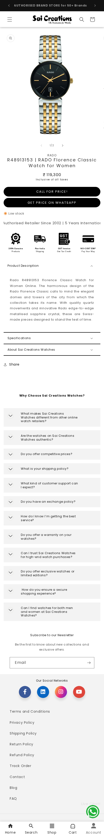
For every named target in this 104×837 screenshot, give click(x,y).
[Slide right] (62, 145)
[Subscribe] (88, 662)
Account (93, 832)
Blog (13, 787)
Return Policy (21, 744)
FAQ (13, 798)
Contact (17, 776)
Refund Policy (22, 755)
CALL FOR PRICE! (52, 191)
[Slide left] (41, 145)
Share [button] (14, 364)
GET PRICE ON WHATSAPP (52, 202)
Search (31, 832)
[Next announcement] (95, 5)
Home (10, 832)
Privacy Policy (22, 722)
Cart (73, 832)
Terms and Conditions (30, 711)
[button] (9, 19)
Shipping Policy (23, 733)
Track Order (20, 765)
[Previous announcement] (9, 5)
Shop (51, 832)
